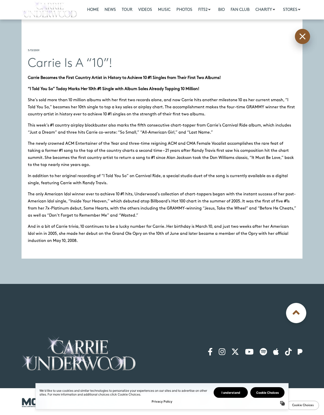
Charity (263, 10)
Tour (127, 10)
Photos (184, 10)
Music (164, 10)
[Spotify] (263, 352)
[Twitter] (235, 352)
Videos (145, 10)
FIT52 (203, 10)
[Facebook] (210, 352)
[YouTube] (249, 352)
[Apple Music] (276, 352)
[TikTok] (288, 352)
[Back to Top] (296, 313)
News (110, 10)
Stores (290, 10)
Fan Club (240, 10)
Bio (221, 10)
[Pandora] (300, 352)
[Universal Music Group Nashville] (33, 402)
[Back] (302, 36)
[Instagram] (222, 352)
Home (93, 10)
